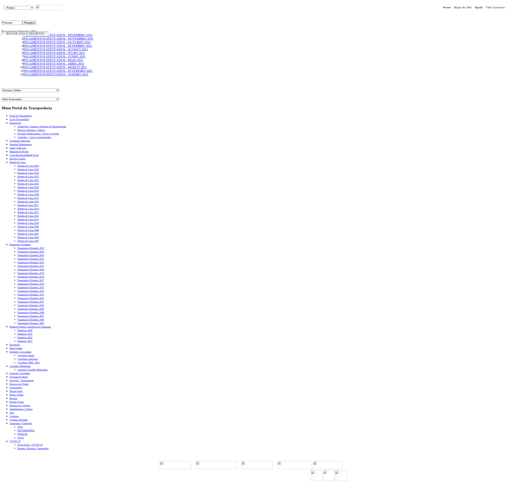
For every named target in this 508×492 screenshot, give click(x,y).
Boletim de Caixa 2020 (28, 187)
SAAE (20, 437)
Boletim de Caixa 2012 (28, 216)
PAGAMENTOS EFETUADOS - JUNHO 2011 (54, 56)
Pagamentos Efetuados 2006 (30, 319)
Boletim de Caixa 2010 (28, 223)
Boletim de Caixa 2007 (28, 233)
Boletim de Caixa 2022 (28, 180)
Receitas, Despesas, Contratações (33, 448)
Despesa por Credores (20, 405)
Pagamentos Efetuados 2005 (30, 323)
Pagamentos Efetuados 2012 (30, 298)
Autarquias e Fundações (21, 423)
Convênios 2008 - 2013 (28, 362)
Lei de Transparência (19, 119)
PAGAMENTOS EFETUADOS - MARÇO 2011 (55, 67)
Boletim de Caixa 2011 (28, 219)
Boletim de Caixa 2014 (28, 208)
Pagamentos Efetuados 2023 (30, 259)
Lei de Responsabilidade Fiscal (24, 155)
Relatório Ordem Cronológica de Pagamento (30, 326)
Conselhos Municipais (20, 366)
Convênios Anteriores (27, 359)
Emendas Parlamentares (21, 144)
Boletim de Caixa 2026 (28, 166)
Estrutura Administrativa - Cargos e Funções (38, 133)
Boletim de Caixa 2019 (28, 191)
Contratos (14, 416)
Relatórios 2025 (24, 334)
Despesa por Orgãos (19, 384)
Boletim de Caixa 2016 (28, 201)
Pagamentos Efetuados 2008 (30, 312)
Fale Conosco (495, 7)
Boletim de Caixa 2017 (28, 198)
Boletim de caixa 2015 (27, 205)
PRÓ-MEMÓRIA (26, 430)
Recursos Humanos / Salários (31, 130)
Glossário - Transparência (22, 380)
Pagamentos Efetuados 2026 (30, 248)
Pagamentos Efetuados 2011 (30, 301)
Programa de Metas (19, 377)
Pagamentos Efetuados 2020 (30, 269)
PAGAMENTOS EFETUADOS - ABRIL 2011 (53, 63)
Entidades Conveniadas (20, 352)
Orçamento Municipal (20, 140)
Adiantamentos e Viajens (21, 409)
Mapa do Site (463, 7)
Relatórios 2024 (24, 337)
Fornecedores (16, 387)
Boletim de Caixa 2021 (28, 183)
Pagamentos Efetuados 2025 (30, 251)
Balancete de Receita (19, 151)
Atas (12, 412)
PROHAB (22, 434)
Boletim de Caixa (18, 162)
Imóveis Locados (18, 158)
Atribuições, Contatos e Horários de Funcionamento (41, 126)
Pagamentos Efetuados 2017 (30, 280)
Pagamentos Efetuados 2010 (30, 305)
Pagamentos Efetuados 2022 (30, 262)
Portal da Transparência (21, 115)
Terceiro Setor (16, 391)
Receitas (13, 398)
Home (447, 7)
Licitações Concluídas (20, 373)
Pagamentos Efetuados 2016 (30, 284)
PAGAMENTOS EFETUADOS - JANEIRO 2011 (55, 74)
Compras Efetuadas (19, 419)
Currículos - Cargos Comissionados (34, 137)
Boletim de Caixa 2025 (28, 169)
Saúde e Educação (18, 148)
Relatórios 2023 (24, 341)
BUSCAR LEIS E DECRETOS (25, 33)
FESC (20, 427)
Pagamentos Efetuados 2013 (30, 294)
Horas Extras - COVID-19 (30, 445)
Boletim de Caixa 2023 (28, 176)
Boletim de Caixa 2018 (28, 194)
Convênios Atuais (25, 355)
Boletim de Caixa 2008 (28, 230)
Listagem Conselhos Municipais (32, 369)
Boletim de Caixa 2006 (28, 237)
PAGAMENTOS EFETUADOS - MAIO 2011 (53, 60)
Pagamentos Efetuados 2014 (30, 291)
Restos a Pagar (16, 394)
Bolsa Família (16, 348)
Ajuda (479, 7)
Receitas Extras (17, 402)
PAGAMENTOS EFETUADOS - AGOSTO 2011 (55, 49)
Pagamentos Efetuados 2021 (30, 266)
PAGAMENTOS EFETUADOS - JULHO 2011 (54, 53)
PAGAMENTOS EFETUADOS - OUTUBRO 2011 (57, 42)
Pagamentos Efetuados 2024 (30, 255)
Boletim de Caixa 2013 (28, 212)
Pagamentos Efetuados (20, 244)
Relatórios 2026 (24, 330)
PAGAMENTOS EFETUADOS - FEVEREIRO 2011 (58, 71)
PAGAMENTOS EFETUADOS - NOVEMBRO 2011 (58, 38)
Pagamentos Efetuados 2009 (30, 309)
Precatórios (15, 344)
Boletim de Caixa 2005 (28, 241)
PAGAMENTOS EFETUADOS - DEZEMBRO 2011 (58, 35)
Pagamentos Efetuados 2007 (30, 316)
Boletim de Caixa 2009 (28, 226)
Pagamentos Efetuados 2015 (30, 287)
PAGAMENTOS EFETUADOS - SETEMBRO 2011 (57, 45)
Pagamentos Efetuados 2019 (30, 273)
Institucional (15, 123)
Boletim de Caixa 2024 (28, 173)
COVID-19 (15, 441)
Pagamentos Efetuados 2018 (30, 276)
